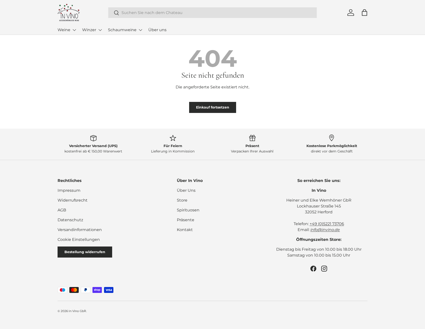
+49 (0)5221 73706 (327, 223)
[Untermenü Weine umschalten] (74, 30)
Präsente (185, 220)
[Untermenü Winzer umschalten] (100, 30)
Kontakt (185, 229)
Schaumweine (122, 29)
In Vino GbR (77, 311)
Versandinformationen (80, 229)
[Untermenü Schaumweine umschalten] (140, 30)
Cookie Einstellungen (79, 239)
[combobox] (212, 12)
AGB (62, 210)
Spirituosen (188, 210)
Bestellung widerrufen (84, 252)
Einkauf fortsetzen (212, 107)
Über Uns (186, 190)
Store (182, 200)
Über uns (157, 29)
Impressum (69, 190)
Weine (64, 29)
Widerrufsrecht (73, 200)
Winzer (89, 29)
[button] (364, 12)
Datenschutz (70, 220)
